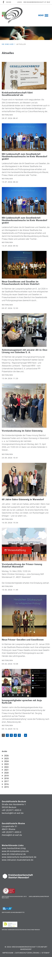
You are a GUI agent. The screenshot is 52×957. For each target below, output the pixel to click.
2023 (6, 764)
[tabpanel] (26, 33)
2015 (6, 787)
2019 (6, 776)
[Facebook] (3, 2)
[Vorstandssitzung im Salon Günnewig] (24, 405)
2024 (6, 761)
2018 (6, 778)
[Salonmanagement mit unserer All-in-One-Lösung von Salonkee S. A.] (24, 330)
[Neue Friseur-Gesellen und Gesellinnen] (24, 616)
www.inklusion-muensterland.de (17, 860)
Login (19, 2)
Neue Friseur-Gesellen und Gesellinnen (23, 639)
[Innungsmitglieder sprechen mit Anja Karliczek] (24, 683)
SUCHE (8, 2)
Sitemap (46, 953)
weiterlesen (7, 115)
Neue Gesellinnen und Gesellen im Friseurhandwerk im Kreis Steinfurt (20, 282)
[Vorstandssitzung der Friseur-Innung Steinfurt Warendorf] (24, 544)
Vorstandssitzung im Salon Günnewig (22, 430)
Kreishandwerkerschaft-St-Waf (37, 2)
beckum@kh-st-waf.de (12, 813)
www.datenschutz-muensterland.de (19, 857)
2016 (6, 784)
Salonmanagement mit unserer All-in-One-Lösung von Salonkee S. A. (25, 351)
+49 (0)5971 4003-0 (11, 810)
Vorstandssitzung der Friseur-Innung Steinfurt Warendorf (22, 565)
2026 (6, 755)
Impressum (7, 953)
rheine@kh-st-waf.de (12, 835)
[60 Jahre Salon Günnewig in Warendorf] (24, 479)
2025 (6, 758)
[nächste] (25, 735)
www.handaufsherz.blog (14, 848)
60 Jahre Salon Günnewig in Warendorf (23, 499)
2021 (6, 770)
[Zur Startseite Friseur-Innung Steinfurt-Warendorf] (12, 15)
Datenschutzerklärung (27, 953)
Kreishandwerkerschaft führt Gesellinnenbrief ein (17, 93)
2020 (6, 773)
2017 (6, 781)
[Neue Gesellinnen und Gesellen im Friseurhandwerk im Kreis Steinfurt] (24, 264)
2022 (6, 767)
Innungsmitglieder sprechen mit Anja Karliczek (22, 701)
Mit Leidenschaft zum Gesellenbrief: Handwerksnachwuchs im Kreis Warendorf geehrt (24, 156)
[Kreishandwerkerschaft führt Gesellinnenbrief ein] (24, 75)
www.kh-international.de (14, 854)
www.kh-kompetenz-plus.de (15, 851)
